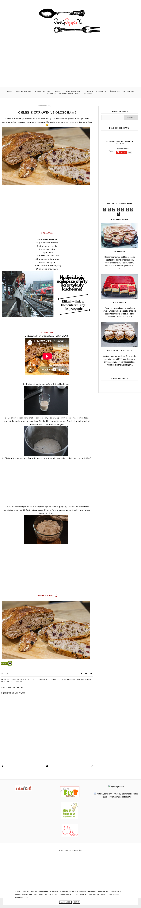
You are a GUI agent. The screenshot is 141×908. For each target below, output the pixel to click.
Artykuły (89, 94)
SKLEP (9, 91)
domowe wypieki (85, 679)
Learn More (65, 902)
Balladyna (119, 302)
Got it (76, 902)
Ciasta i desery (42, 91)
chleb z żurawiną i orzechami (43, 679)
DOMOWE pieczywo (67, 679)
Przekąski (101, 91)
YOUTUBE (51, 94)
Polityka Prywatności (70, 850)
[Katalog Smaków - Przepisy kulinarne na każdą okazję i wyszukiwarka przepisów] (116, 797)
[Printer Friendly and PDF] (46, 664)
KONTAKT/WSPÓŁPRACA (70, 94)
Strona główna (23, 91)
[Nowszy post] (2, 766)
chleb (7, 679)
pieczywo (18, 681)
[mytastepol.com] (116, 786)
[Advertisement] (70, 63)
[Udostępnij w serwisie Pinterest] (91, 674)
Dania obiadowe (72, 91)
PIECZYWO (88, 91)
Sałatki (57, 91)
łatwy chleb (7, 681)
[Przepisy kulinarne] (69, 818)
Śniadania (115, 91)
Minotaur (119, 251)
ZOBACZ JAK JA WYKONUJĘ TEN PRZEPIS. (47, 336)
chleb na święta (19, 679)
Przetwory (128, 91)
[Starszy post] (92, 766)
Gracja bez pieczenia (119, 350)
